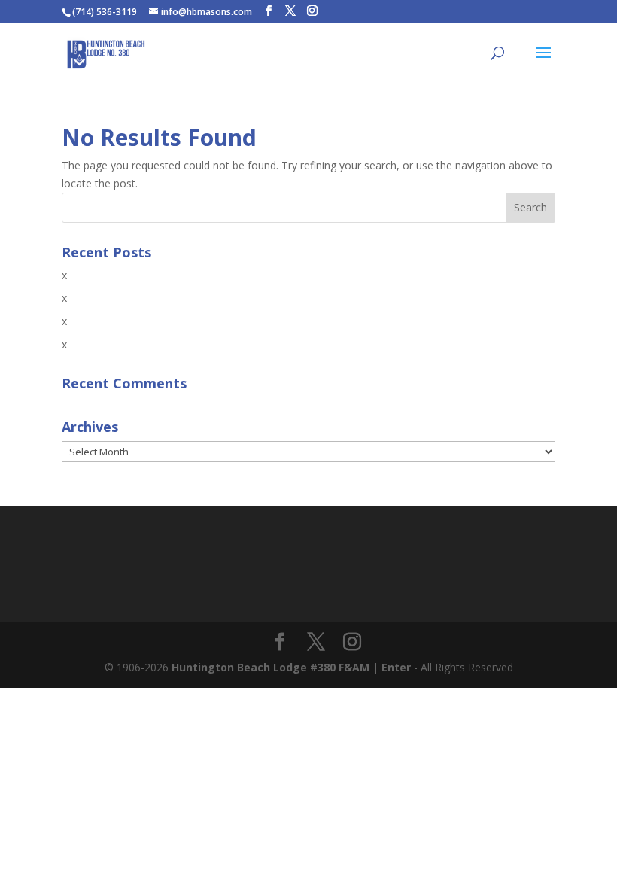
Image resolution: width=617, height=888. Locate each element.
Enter (396, 667)
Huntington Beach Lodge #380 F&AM (270, 667)
